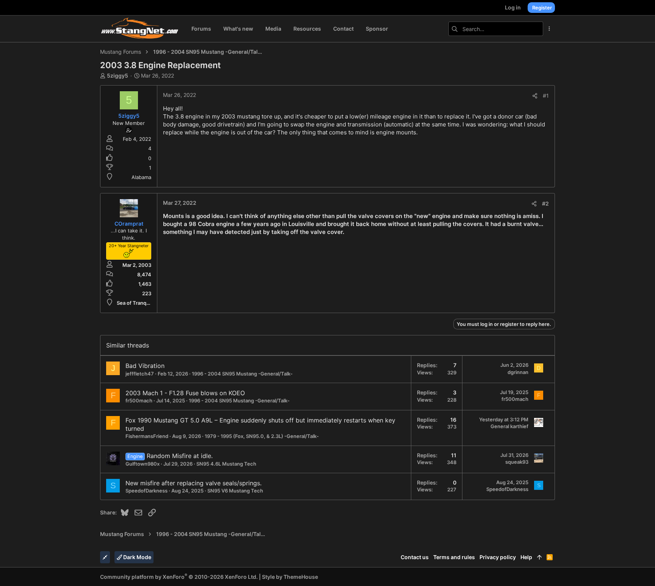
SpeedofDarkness (146, 491)
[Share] (535, 96)
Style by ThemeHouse (290, 577)
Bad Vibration (145, 365)
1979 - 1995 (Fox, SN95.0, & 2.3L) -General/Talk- (262, 436)
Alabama (141, 177)
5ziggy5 (117, 75)
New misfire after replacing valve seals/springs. (193, 483)
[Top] (539, 557)
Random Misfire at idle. (180, 456)
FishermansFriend (146, 436)
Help (526, 557)
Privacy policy (497, 557)
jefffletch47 (139, 374)
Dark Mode (136, 557)
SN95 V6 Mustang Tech (235, 491)
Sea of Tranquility (137, 303)
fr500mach (138, 400)
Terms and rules (454, 557)
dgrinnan (518, 372)
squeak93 (516, 462)
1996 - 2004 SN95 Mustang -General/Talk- (242, 374)
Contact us (415, 557)
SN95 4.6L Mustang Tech (226, 464)
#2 (545, 203)
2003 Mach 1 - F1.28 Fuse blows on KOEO (185, 393)
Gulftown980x (142, 464)
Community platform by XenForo (179, 577)
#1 (546, 95)
